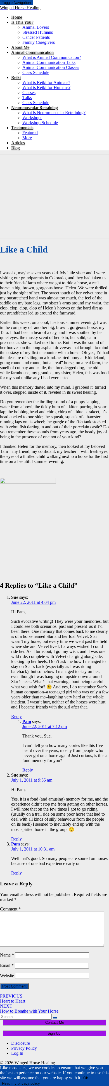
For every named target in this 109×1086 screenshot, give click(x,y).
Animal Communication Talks (48, 62)
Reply (16, 716)
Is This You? (22, 22)
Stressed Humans (37, 32)
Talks (27, 97)
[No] (44, 1084)
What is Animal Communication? (51, 57)
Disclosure (20, 1043)
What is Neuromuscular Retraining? (54, 112)
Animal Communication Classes (50, 67)
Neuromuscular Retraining (34, 107)
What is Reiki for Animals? (46, 82)
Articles (18, 142)
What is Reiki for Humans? (46, 87)
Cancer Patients (36, 37)
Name (7, 955)
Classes (28, 92)
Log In (17, 1053)
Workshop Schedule (40, 122)
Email (7, 965)
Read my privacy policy (21, 1083)
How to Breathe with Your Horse (29, 1008)
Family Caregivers (38, 42)
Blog (15, 147)
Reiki (16, 77)
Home (16, 17)
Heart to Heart (12, 998)
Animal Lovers (35, 27)
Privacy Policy (24, 1048)
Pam (26, 721)
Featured (30, 132)
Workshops (32, 117)
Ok (85, 1078)
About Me (20, 47)
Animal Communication (32, 52)
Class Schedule (35, 72)
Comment (10, 909)
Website (7, 975)
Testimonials (22, 127)
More (27, 137)
